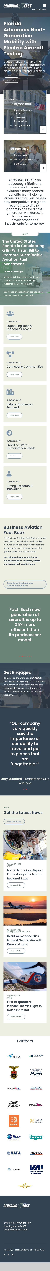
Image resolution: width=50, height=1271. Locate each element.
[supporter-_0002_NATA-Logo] (36, 1142)
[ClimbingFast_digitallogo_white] (17, 3)
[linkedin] (12, 1249)
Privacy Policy (39, 1245)
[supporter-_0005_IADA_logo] (36, 1110)
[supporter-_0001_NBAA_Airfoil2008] (14, 1158)
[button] (1, 54)
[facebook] (4, 1249)
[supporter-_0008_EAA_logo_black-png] (14, 1093)
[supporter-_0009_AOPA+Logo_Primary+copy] (36, 1061)
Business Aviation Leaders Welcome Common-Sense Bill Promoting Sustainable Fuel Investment (21, 280)
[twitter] (8, 1249)
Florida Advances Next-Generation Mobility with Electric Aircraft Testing (24, 38)
